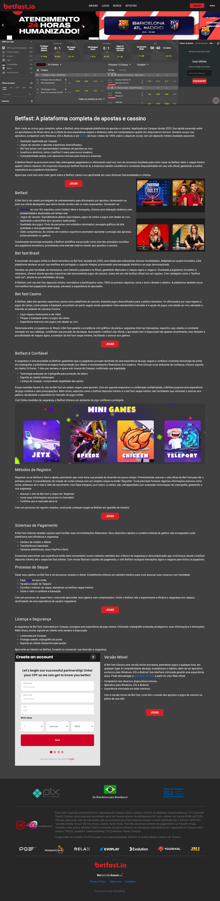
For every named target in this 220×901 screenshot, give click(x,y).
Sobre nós (115, 881)
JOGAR (74, 183)
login (29, 580)
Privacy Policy (98, 881)
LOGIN (105, 5)
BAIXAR (93, 5)
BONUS (117, 5)
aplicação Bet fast (144, 675)
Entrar (212, 6)
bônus (83, 135)
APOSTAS (131, 5)
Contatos (130, 881)
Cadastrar (197, 6)
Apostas (25, 209)
